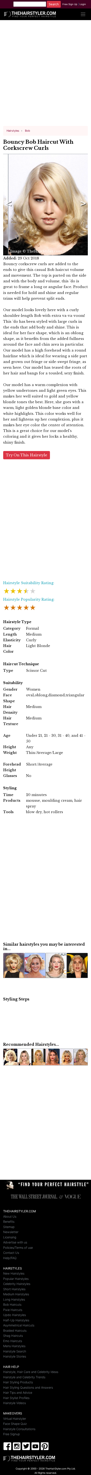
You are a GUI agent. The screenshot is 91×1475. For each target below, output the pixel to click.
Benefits (8, 1221)
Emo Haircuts (12, 1341)
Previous (8, 205)
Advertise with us (15, 1242)
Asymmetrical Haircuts (18, 1325)
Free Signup (11, 1434)
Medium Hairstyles (16, 1294)
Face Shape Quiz (15, 1423)
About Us (9, 1216)
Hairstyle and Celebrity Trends (24, 1377)
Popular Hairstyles (16, 1278)
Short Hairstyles (14, 1289)
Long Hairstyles (14, 1299)
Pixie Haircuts (12, 1310)
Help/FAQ (10, 1258)
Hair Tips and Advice (17, 1392)
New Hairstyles (13, 1273)
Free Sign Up (69, 4)
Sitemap (9, 1227)
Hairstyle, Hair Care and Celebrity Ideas (30, 1372)
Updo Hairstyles (14, 1315)
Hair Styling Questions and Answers (28, 1387)
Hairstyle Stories (14, 1356)
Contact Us (11, 1252)
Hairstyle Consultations (19, 1429)
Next (82, 205)
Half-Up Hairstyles (16, 1320)
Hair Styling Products (18, 1382)
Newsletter (10, 1232)
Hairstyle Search (14, 1351)
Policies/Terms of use (18, 1247)
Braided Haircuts (14, 1330)
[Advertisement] (45, 74)
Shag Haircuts (13, 1335)
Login (83, 4)
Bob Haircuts (12, 1304)
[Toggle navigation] (83, 14)
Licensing (9, 1237)
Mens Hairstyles (14, 1346)
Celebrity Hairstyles (16, 1284)
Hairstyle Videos (14, 1403)
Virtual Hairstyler (14, 1418)
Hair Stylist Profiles (16, 1398)
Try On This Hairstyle (26, 455)
